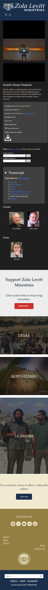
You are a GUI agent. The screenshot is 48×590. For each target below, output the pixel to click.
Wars (12, 189)
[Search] (41, 576)
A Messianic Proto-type (19, 194)
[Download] (8, 140)
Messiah (13, 198)
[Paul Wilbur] (16, 226)
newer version (15, 149)
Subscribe (24, 496)
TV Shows (24, 435)
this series (23, 178)
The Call (13, 182)
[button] (44, 218)
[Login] (10, 14)
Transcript (16, 173)
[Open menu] (6, 14)
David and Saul (16, 184)
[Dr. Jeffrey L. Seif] (17, 257)
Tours (24, 335)
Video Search (8, 153)
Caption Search (9, 158)
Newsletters (24, 376)
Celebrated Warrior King (20, 191)
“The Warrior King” (28, 113)
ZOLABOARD (32, 581)
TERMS (22, 581)
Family (12, 187)
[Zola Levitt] (33, 226)
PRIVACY (14, 581)
